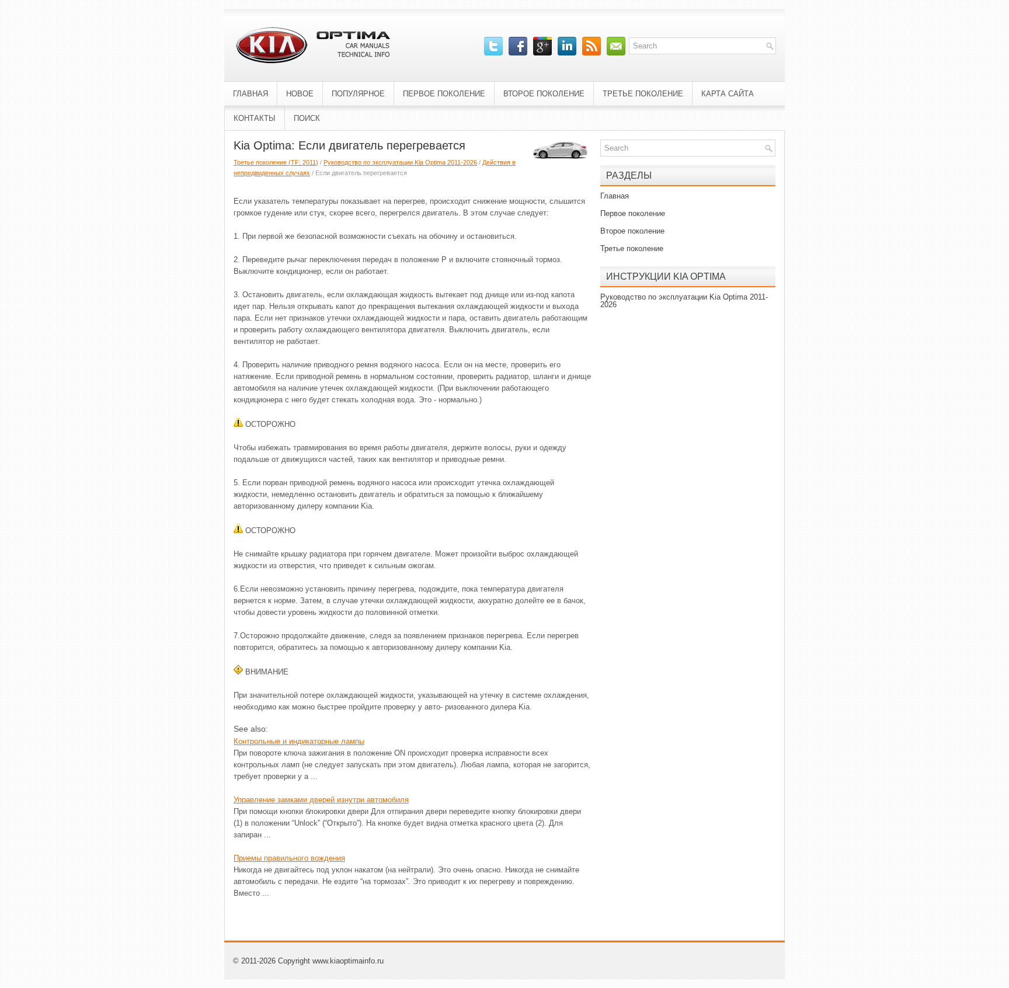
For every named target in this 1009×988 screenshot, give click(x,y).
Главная (250, 93)
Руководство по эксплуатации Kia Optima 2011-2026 (400, 162)
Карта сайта (727, 93)
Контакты (255, 118)
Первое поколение (444, 93)
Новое (300, 93)
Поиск (307, 118)
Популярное (358, 93)
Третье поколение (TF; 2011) (276, 162)
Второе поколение (543, 93)
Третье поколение (643, 93)
